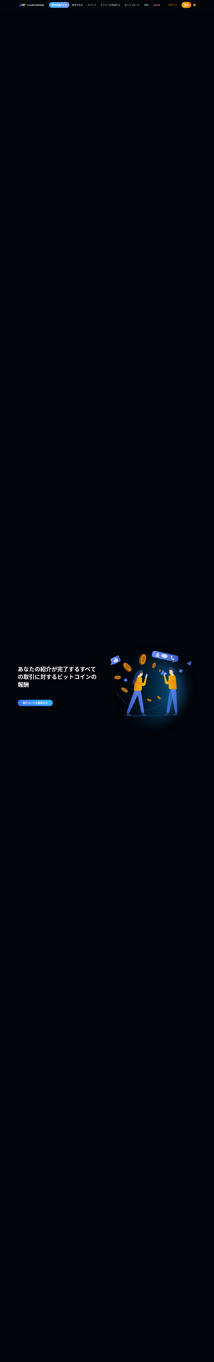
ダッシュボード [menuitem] (132, 4)
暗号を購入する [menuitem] (59, 4)
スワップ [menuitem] (91, 4)
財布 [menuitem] (146, 4)
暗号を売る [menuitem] (77, 4)
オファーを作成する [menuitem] (110, 4)
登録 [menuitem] (186, 4)
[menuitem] (156, 5)
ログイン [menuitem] (172, 4)
